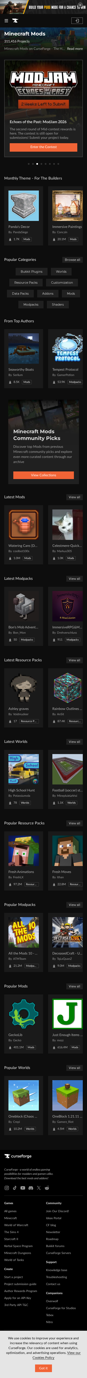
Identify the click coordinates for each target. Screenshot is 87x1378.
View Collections (43, 475)
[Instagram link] (6, 1187)
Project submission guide (20, 1284)
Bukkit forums (55, 1246)
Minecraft (10, 1218)
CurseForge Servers (58, 1253)
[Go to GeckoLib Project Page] (23, 1024)
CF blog (51, 1225)
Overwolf (52, 1301)
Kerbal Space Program (18, 1246)
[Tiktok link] (14, 1187)
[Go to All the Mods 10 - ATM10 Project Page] (23, 942)
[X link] (38, 1187)
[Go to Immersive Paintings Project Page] (67, 215)
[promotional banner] (43, 7)
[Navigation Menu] (6, 21)
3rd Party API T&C (16, 1305)
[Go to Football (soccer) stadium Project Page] (67, 779)
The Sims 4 (11, 1232)
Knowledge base (56, 1270)
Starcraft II (11, 1239)
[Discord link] (30, 1187)
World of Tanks (14, 1260)
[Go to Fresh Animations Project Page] (23, 861)
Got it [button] (43, 1368)
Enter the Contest (43, 147)
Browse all (72, 260)
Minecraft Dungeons (17, 1253)
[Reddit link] (46, 1187)
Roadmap (52, 1239)
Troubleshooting (56, 1277)
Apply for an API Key (17, 1298)
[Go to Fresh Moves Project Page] (67, 861)
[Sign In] (77, 21)
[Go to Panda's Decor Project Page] (23, 215)
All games (10, 1211)
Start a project (13, 1277)
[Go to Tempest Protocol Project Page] (67, 358)
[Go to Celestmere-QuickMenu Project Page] (67, 534)
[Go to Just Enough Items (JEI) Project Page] (67, 1024)
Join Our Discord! (57, 1211)
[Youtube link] (22, 1187)
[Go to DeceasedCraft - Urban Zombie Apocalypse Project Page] (67, 942)
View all (74, 497)
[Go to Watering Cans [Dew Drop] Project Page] (23, 534)
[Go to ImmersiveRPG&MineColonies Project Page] (67, 616)
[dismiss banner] (80, 5)
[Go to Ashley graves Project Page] (23, 697)
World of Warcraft (16, 1225)
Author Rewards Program (20, 1291)
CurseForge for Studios (61, 1308)
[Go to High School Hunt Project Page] (23, 779)
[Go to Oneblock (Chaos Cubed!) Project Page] (23, 1105)
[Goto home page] (15, 20)
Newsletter (53, 1232)
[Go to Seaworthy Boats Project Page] (23, 358)
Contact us (53, 1284)
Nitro (49, 1322)
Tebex (49, 1315)
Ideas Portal (53, 1218)
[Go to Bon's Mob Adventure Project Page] (23, 616)
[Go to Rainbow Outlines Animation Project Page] (67, 697)
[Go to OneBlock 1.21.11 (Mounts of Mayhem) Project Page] (67, 1105)
